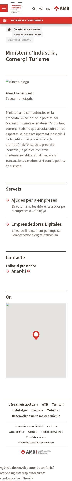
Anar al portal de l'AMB (61, 8)
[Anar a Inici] (9, 29)
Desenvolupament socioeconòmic (36, 416)
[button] (34, 8)
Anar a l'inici (16, 8)
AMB (45, 404)
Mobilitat (53, 410)
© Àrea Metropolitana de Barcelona (36, 442)
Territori (58, 404)
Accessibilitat (16, 431)
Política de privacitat (52, 431)
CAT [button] (49, 9)
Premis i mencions (36, 437)
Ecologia (37, 410)
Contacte (52, 426)
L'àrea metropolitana (23, 404)
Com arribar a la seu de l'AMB (29, 426)
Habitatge (19, 410)
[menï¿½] (4, 8)
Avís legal (32, 431)
